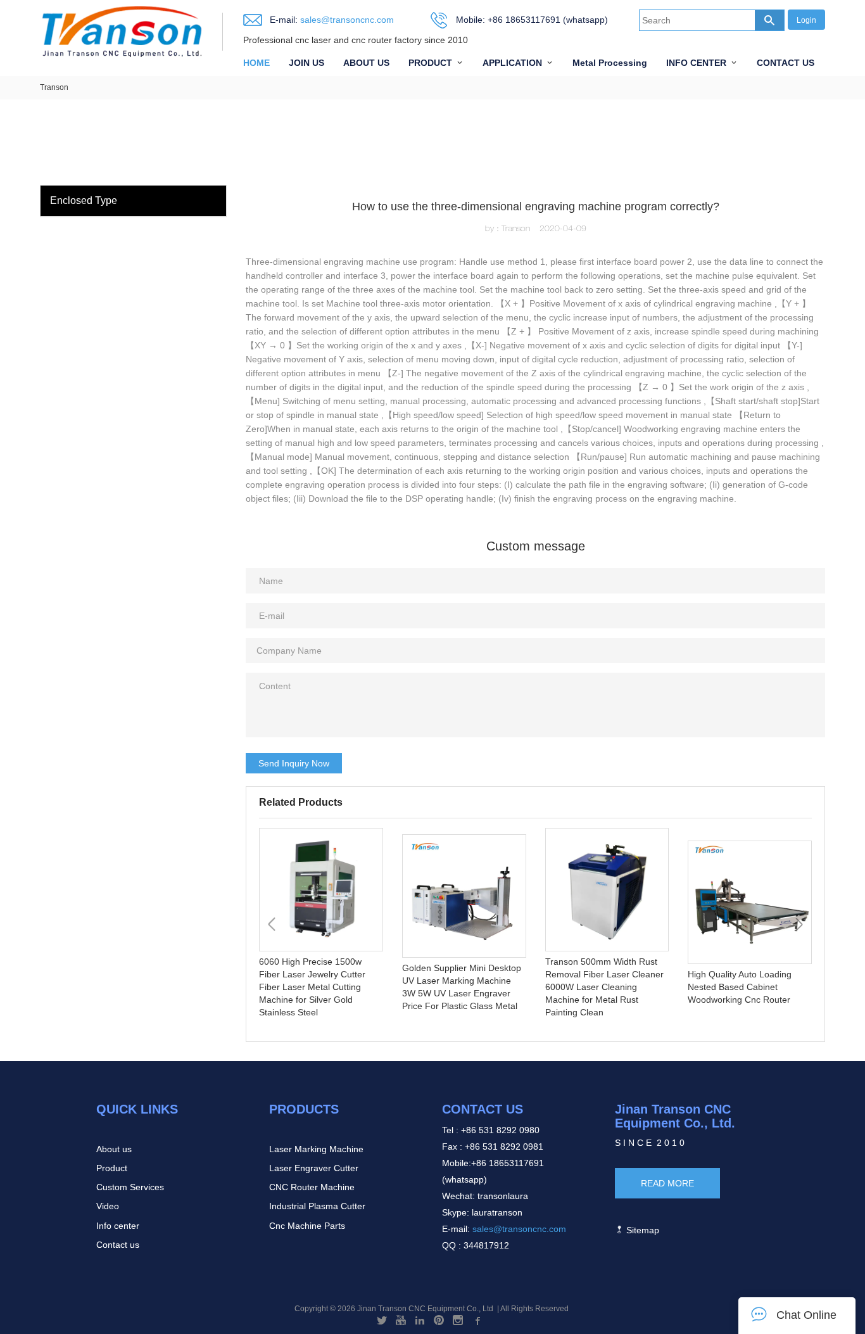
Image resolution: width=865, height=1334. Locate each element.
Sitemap (641, 1230)
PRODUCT (430, 63)
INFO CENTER (696, 63)
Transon (54, 87)
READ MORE (667, 1183)
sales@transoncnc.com (346, 20)
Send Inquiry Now (293, 763)
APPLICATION (512, 63)
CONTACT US (785, 63)
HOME (256, 63)
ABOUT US (366, 63)
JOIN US (306, 63)
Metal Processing (609, 63)
